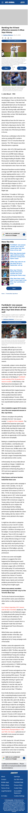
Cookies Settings (19, 796)
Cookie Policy (18, 788)
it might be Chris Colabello (15, 421)
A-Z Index (4, 796)
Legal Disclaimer (6, 791)
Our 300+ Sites (18, 779)
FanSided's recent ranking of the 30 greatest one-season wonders (13, 379)
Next (21, 68)
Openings (17, 776)
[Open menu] (2, 2)
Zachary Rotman (8, 35)
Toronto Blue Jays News (12, 293)
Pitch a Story (5, 785)
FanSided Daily (18, 782)
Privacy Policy (18, 785)
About (3, 776)
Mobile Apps (5, 782)
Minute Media (10, 799)
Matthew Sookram (8, 319)
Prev (6, 68)
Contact (3, 779)
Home (3, 293)
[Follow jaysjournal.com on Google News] (24, 234)
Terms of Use (5, 788)
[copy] (11, 38)
